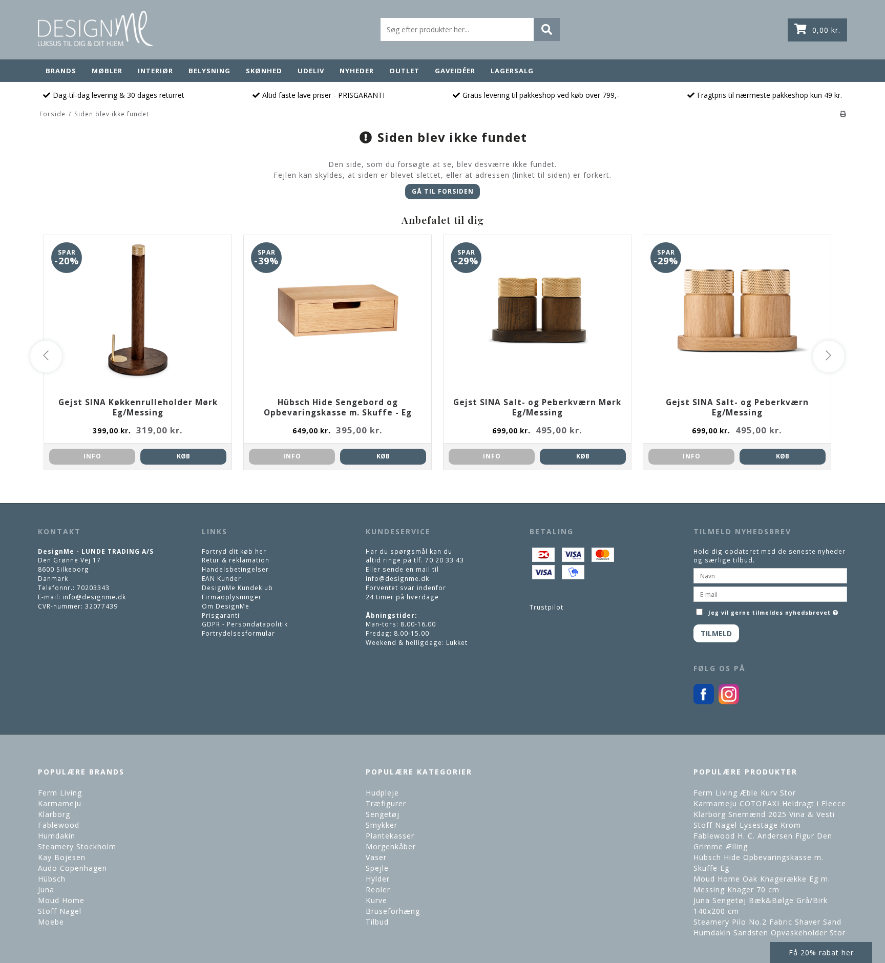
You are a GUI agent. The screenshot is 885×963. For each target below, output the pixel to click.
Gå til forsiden (443, 191)
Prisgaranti (221, 615)
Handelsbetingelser (235, 569)
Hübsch (52, 879)
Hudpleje (382, 793)
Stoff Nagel (59, 911)
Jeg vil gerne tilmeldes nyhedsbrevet (774, 610)
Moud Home (61, 900)
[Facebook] (703, 702)
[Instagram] (729, 702)
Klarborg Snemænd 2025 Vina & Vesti (764, 814)
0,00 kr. (826, 30)
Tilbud (377, 922)
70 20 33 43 (444, 560)
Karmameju (59, 803)
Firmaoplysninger (232, 597)
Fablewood (58, 825)
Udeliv (311, 70)
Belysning (209, 70)
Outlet (404, 70)
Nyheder (357, 70)
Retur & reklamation (235, 560)
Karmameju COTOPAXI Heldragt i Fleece (769, 803)
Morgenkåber (391, 846)
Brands (61, 70)
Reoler (378, 889)
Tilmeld (716, 633)
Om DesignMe (225, 606)
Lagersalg (512, 70)
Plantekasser (390, 836)
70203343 (93, 587)
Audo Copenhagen (72, 868)
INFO (92, 456)
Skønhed (264, 70)
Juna (46, 889)
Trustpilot (546, 607)
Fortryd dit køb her (234, 551)
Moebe (51, 922)
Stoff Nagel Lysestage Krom (747, 825)
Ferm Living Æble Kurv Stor (744, 793)
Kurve (376, 900)
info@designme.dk (94, 597)
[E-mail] (770, 593)
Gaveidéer (455, 70)
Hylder (378, 879)
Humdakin (56, 836)
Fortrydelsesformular (238, 633)
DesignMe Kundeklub (237, 587)
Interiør (155, 70)
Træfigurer (386, 803)
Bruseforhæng (393, 911)
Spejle (377, 868)
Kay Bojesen (62, 857)
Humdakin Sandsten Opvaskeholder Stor (769, 932)
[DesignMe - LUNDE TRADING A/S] (95, 28)
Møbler (107, 70)
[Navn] (770, 575)
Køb (183, 456)
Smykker (381, 825)
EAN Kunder (221, 578)
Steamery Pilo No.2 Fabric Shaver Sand (767, 922)
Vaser (376, 857)
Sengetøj (382, 814)
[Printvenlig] (843, 114)
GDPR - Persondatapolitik (245, 624)
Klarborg (54, 814)
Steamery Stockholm (77, 846)
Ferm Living (60, 793)
